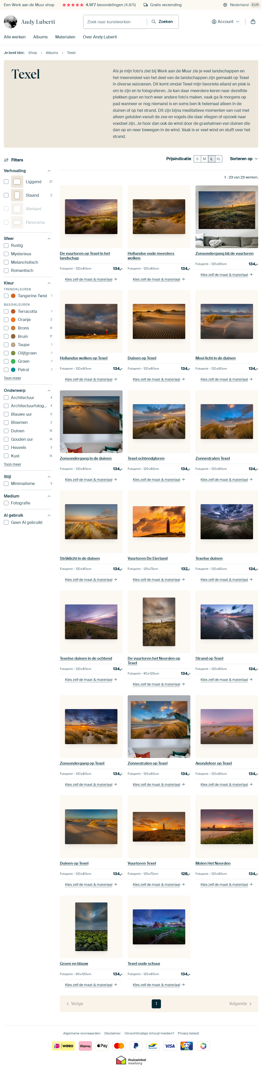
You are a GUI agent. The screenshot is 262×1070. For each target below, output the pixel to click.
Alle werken (15, 37)
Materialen (65, 37)
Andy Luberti (38, 21)
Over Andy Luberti (100, 37)
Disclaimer (112, 1033)
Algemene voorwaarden (82, 1033)
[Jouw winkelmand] (253, 22)
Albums (40, 37)
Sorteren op (241, 159)
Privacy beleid (188, 1033)
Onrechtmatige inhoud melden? (149, 1033)
